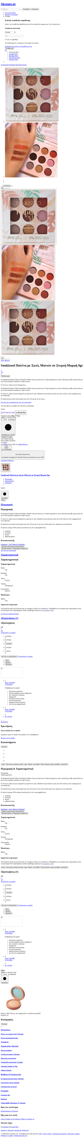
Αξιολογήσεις (9, 481)
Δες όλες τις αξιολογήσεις (9, 656)
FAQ (40, 1134)
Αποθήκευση (9, 48)
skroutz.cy (4, 1130)
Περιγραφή (8, 479)
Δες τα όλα (8, 716)
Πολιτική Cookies (73, 1134)
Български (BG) (14, 58)
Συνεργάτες (5, 1030)
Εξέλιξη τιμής (5, 376)
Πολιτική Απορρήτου (60, 1134)
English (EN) (13, 54)
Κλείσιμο (4, 747)
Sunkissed (4, 544)
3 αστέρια (8, 643)
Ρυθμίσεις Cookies (7, 1135)
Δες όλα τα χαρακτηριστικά (10, 614)
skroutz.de (18, 1130)
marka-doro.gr (23, 444)
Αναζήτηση (26, 9)
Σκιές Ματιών (5, 360)
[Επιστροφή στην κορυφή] (1, 1026)
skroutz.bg (25, 1130)
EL (6, 50)
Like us (3, 1119)
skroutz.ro (11, 1130)
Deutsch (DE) (13, 59)
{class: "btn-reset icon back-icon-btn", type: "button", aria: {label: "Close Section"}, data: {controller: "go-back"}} (34, 764)
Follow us (9, 1119)
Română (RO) (13, 56)
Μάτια (6, 444)
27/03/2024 (8, 684)
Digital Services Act (20, 1135)
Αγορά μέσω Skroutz (9, 1046)
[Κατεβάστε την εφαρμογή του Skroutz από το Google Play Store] (14, 1127)
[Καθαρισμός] (21, 9)
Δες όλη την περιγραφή (8, 402)
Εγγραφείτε (17, 1119)
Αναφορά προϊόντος (7, 460)
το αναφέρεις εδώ (48, 610)
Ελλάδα (7, 16)
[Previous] (1, 720)
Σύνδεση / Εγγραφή (11, 14)
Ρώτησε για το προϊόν (8, 738)
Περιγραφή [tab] (4, 773)
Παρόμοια (8, 483)
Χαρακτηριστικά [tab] (6, 775)
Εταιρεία (4, 1091)
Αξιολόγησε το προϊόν (8, 633)
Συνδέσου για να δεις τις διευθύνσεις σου (18, 46)
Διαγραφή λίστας (21, 65)
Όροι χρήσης (47, 1134)
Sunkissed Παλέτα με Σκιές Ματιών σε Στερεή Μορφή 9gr (25, 475)
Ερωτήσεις (4, 722)
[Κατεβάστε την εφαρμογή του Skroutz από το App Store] (5, 1127)
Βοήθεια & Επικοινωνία (11, 1074)
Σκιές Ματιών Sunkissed (17, 544)
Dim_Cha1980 (10, 682)
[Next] (4, 720)
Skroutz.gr (8, 4)
